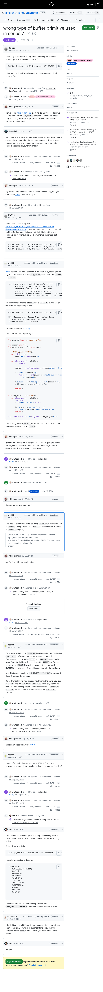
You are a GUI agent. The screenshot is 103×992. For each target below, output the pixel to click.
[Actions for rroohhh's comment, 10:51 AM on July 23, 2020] (62, 263)
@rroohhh (10, 442)
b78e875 (57, 166)
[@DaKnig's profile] (6, 49)
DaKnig (12, 48)
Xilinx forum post (24, 113)
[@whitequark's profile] (6, 106)
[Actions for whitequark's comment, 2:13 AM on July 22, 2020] (62, 185)
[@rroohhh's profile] (5, 264)
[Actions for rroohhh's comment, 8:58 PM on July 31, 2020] (62, 645)
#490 (32, 745)
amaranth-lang (14, 12)
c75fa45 (57, 477)
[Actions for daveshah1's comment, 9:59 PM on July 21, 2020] (62, 131)
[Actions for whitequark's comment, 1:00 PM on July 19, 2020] (62, 107)
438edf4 (57, 719)
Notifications (60, 13)
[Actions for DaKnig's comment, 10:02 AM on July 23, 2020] (62, 215)
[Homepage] (51, 4)
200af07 (57, 786)
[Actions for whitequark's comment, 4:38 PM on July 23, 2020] (62, 436)
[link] (15, 88)
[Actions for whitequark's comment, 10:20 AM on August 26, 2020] (62, 739)
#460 (11, 622)
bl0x (11, 829)
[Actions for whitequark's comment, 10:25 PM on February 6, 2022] (62, 916)
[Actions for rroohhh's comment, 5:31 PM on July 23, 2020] (62, 515)
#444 (17, 194)
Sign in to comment (37, 965)
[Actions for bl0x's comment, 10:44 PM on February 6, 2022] (62, 943)
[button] (58, 66)
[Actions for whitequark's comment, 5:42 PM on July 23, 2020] (62, 556)
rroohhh (11, 263)
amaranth (32, 12)
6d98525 (57, 810)
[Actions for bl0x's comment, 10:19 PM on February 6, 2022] (62, 829)
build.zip (26, 328)
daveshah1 (13, 131)
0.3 (39, 205)
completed (40, 459)
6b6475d (57, 582)
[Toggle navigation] (5, 4)
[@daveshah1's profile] (6, 131)
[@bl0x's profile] (6, 829)
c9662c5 (57, 637)
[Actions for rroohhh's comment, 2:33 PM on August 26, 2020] (62, 755)
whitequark (14, 107)
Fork (77, 13)
